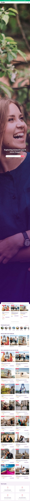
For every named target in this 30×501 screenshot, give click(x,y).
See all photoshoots (25, 350)
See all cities (26, 325)
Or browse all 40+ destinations (15, 321)
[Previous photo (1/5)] (2, 307)
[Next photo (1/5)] (9, 307)
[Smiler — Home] (3, 2)
